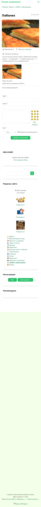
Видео (11, 7)
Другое (11, 236)
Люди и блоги (14, 243)
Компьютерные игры (17, 239)
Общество (13, 247)
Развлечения (13, 252)
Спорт (11, 256)
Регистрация (18, 160)
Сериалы (12, 254)
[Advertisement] (20, 403)
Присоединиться (25, 280)
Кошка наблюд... (33, 499)
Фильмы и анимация (17, 260)
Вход (25, 160)
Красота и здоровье (16, 241)
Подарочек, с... (21, 499)
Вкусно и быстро (25, 49)
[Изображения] (11, 72)
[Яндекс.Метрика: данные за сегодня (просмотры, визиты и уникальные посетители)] (20, 504)
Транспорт (13, 258)
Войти (12, 280)
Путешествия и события (18, 249)
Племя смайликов (10, 2)
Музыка (12, 245)
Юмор (11, 265)
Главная (5, 7)
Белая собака (11, 499)
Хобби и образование (23, 7)
